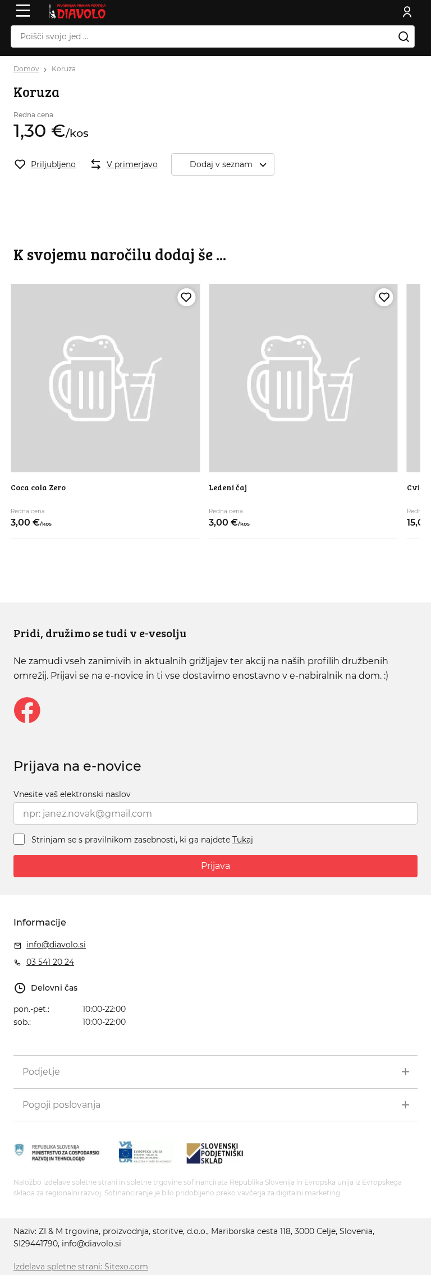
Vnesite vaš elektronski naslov (72, 794)
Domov (26, 69)
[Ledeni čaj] (303, 378)
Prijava (215, 865)
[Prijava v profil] (407, 12)
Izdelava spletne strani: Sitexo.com (80, 1267)
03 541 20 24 (50, 962)
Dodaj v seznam (221, 164)
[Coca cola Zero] (105, 378)
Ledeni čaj (228, 487)
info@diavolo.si (56, 945)
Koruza (64, 69)
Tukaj (242, 840)
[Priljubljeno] (186, 297)
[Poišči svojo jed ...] (403, 36)
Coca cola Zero (38, 487)
